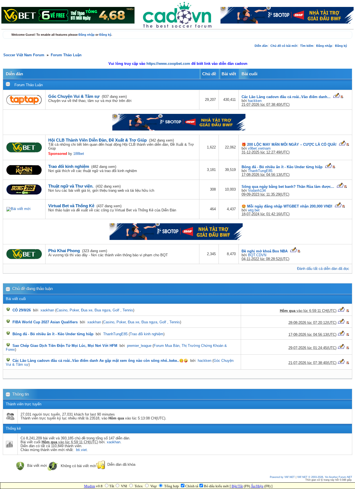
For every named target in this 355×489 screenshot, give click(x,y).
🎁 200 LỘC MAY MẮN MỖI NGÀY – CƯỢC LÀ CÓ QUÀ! (289, 145)
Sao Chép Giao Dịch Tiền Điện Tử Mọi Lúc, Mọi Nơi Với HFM (64, 346)
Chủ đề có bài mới (283, 45)
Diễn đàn (261, 45)
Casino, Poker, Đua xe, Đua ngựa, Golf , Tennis (94, 310)
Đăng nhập (86, 34)
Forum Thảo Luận (66, 55)
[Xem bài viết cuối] (336, 97)
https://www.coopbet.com (168, 64)
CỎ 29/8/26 (21, 310)
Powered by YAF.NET (282, 477)
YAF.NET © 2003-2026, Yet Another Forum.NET (324, 477)
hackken (255, 101)
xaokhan (47, 310)
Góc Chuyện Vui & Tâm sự (74, 96)
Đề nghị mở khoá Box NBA (265, 251)
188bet (78, 154)
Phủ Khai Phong (64, 250)
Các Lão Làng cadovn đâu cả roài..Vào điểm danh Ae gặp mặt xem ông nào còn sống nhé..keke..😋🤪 (100, 361)
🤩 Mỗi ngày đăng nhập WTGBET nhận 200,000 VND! (287, 206)
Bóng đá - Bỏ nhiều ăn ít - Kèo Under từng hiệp (282, 167)
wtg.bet (254, 210)
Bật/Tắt (237, 486)
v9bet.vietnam (259, 148)
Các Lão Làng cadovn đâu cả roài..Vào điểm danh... (286, 97)
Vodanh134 (257, 191)
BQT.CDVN (257, 255)
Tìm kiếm (306, 45)
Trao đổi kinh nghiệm (68, 166)
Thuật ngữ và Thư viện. (70, 186)
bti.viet (81, 450)
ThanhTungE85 (260, 171)
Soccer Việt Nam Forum (23, 55)
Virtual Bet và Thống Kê (71, 205)
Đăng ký (105, 34)
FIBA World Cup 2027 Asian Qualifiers (45, 322)
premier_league (139, 346)
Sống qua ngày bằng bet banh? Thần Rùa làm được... (288, 187)
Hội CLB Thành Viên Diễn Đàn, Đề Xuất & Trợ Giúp (97, 140)
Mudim (89, 486)
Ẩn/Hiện (257, 486)
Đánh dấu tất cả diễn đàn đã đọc (323, 269)
